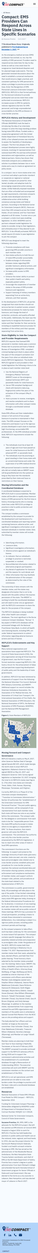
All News (6, 13)
